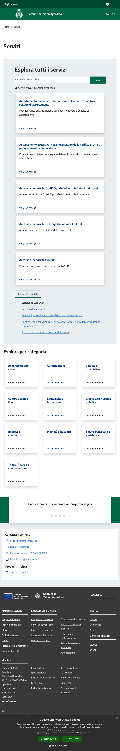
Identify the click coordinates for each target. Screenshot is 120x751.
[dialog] (60, 733)
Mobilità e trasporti (40, 640)
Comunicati (95, 624)
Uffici (4, 630)
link (88, 733)
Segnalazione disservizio (43, 677)
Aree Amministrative (12, 624)
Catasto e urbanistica (41, 635)
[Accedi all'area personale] (107, 4)
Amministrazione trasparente (69, 670)
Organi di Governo (11, 619)
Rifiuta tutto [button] (72, 739)
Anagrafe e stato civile (42, 619)
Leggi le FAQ (37, 683)
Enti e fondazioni (10, 635)
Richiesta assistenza (41, 688)
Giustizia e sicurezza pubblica (71, 626)
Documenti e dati (10, 651)
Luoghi (93, 644)
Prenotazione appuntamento (38, 670)
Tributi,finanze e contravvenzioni (69, 636)
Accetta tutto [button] (48, 739)
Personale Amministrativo (15, 646)
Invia (98, 80)
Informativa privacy (70, 677)
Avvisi (93, 630)
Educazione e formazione (73, 619)
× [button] (117, 718)
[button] (60, 745)
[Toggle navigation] (6, 14)
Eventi (93, 649)
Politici (5, 640)
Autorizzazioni (68, 652)
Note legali (66, 683)
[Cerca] (114, 14)
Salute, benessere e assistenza (70, 645)
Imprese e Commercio (42, 630)
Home (6, 26)
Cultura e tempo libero (42, 624)
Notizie (93, 619)
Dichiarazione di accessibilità (68, 690)
